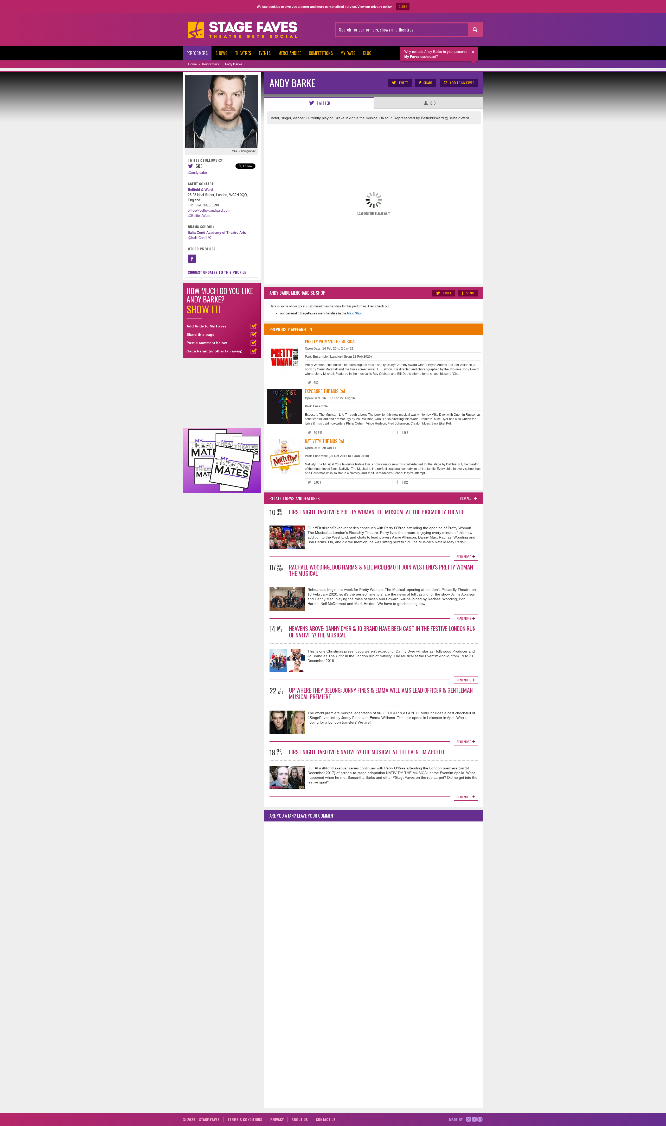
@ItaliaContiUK (199, 238)
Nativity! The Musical (325, 441)
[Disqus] (374, 894)
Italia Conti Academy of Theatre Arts (217, 233)
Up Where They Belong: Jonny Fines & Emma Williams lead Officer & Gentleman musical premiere (381, 693)
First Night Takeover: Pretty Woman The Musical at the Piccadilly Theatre (377, 512)
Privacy (277, 1119)
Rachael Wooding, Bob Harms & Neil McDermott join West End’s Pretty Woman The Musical (381, 570)
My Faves (348, 53)
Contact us (326, 1119)
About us (300, 1119)
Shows (221, 53)
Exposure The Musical (325, 391)
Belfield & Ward (200, 190)
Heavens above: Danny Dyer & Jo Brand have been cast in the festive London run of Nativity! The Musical (382, 631)
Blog (367, 53)
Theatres (243, 53)
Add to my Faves (462, 82)
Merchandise (289, 53)
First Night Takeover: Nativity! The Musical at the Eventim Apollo (366, 752)
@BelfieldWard (199, 216)
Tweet (403, 82)
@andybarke (197, 173)
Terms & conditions (245, 1119)
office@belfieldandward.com (209, 210)
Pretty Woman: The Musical (330, 341)
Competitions (321, 53)
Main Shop (354, 313)
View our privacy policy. (374, 7)
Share (427, 82)
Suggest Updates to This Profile (217, 272)
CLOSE (403, 6)
